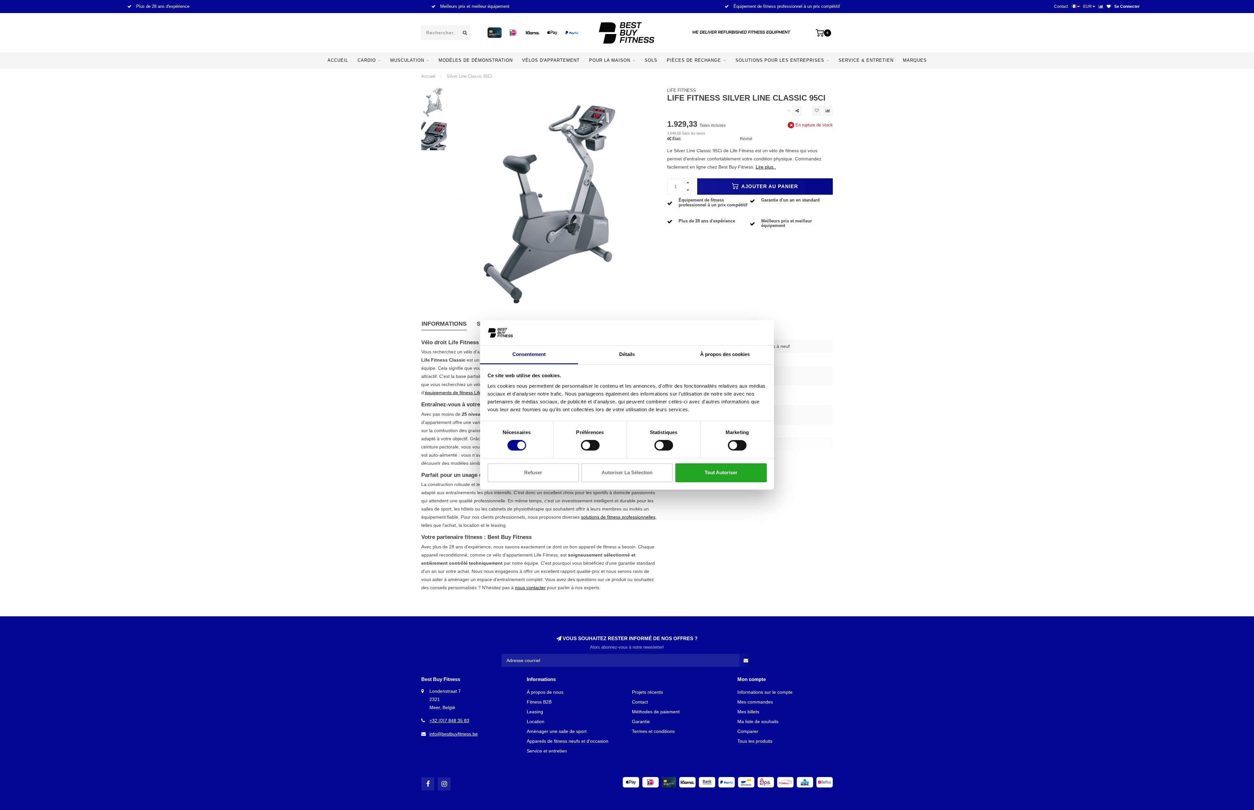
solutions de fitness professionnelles (618, 517)
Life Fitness (681, 90)
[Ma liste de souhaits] (1109, 6)
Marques (915, 60)
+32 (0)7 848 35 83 (449, 720)
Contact (1061, 6)
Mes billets (748, 711)
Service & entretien (866, 60)
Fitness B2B (539, 702)
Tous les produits (754, 741)
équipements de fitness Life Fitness (461, 392)
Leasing (535, 711)
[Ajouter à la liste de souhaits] (817, 111)
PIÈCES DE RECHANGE (694, 60)
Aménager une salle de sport (557, 731)
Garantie (641, 721)
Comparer (747, 731)
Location (535, 721)
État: (676, 139)
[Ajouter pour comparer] (828, 111)
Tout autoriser (721, 472)
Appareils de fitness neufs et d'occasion (567, 741)
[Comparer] (1101, 6)
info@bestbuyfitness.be (453, 734)
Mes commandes (755, 702)
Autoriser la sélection (627, 472)
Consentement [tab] (529, 354)
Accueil (338, 60)
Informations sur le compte (765, 692)
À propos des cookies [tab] (725, 354)
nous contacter (530, 587)
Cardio (367, 60)
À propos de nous (545, 692)
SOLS (651, 60)
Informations (444, 323)
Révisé (746, 139)
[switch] (590, 445)
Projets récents (647, 692)
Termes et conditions (653, 731)
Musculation (407, 60)
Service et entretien (547, 750)
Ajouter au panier (769, 186)
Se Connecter (1127, 6)
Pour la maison (609, 60)
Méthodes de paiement (656, 711)
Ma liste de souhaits (758, 721)
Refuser (533, 472)
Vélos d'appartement (551, 60)
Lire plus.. (766, 167)
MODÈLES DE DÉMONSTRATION (476, 60)
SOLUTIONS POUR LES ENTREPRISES (779, 60)
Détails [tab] (627, 354)
